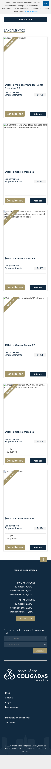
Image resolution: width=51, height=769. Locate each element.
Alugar (8, 702)
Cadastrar (39, 651)
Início (7, 693)
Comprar (9, 697)
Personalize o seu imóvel (17, 717)
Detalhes (37, 114)
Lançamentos (11, 707)
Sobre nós (10, 722)
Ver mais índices (25, 618)
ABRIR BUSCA (25, 19)
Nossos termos (31, 11)
